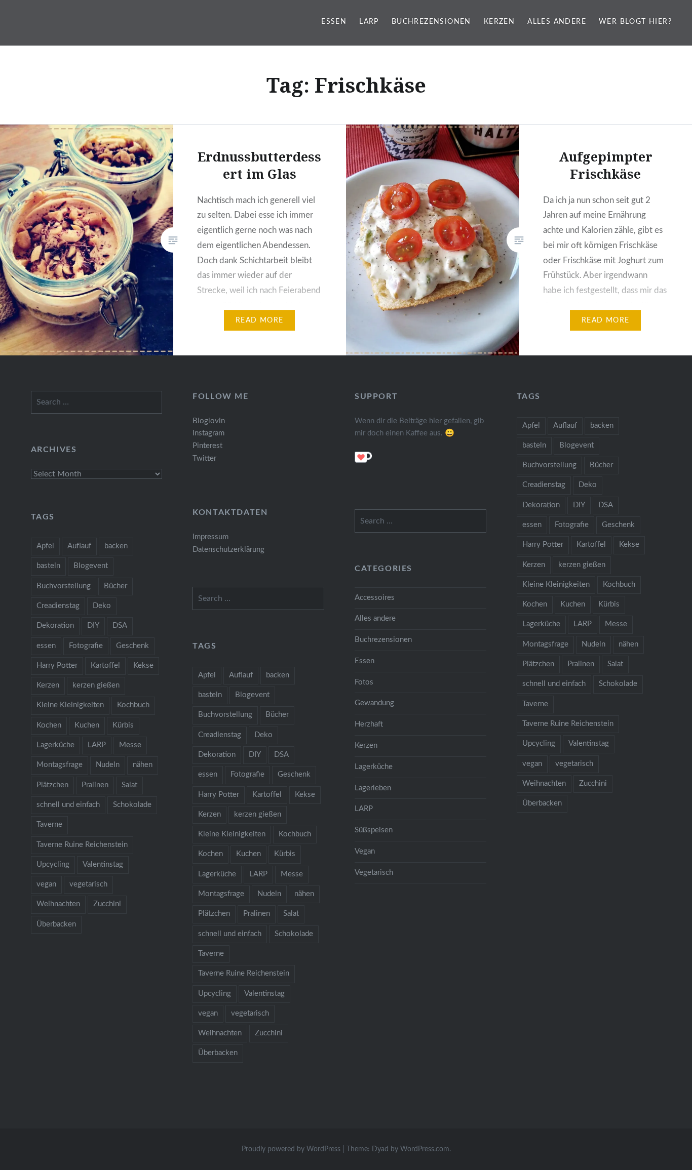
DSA (605, 505)
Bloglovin (209, 421)
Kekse (629, 544)
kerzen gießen (581, 565)
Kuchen (572, 604)
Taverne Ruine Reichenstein (567, 724)
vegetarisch (574, 764)
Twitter (204, 458)
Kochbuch (619, 584)
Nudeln (593, 644)
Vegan (365, 851)
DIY (579, 505)
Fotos (364, 682)
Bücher (601, 465)
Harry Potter (542, 544)
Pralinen (580, 664)
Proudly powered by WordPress (291, 1149)
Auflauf (565, 425)
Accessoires (375, 597)
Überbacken (542, 803)
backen (601, 425)
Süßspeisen (374, 830)
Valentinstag (588, 743)
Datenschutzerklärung (228, 549)
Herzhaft (369, 724)
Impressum (210, 537)
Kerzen (499, 21)
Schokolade (618, 684)
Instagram (208, 433)
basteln (534, 445)
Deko (588, 485)
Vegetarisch (374, 872)
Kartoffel (591, 544)
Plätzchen (538, 664)
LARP (369, 21)
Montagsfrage (545, 644)
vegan (532, 764)
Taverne (535, 704)
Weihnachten (544, 783)
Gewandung (374, 703)
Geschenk (618, 525)
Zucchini (593, 783)
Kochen (534, 604)
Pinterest (207, 446)
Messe (616, 624)
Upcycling (538, 743)
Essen (334, 21)
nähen (628, 644)
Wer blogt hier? (635, 21)
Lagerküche (541, 624)
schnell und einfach (554, 684)
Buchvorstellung (549, 465)
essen (532, 525)
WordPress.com (424, 1149)
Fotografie (572, 525)
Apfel (531, 425)
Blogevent (576, 445)
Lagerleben (373, 788)
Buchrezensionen (431, 21)
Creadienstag (543, 485)
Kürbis (609, 604)
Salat (615, 664)
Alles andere (556, 21)
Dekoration (541, 505)
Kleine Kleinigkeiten (556, 584)
